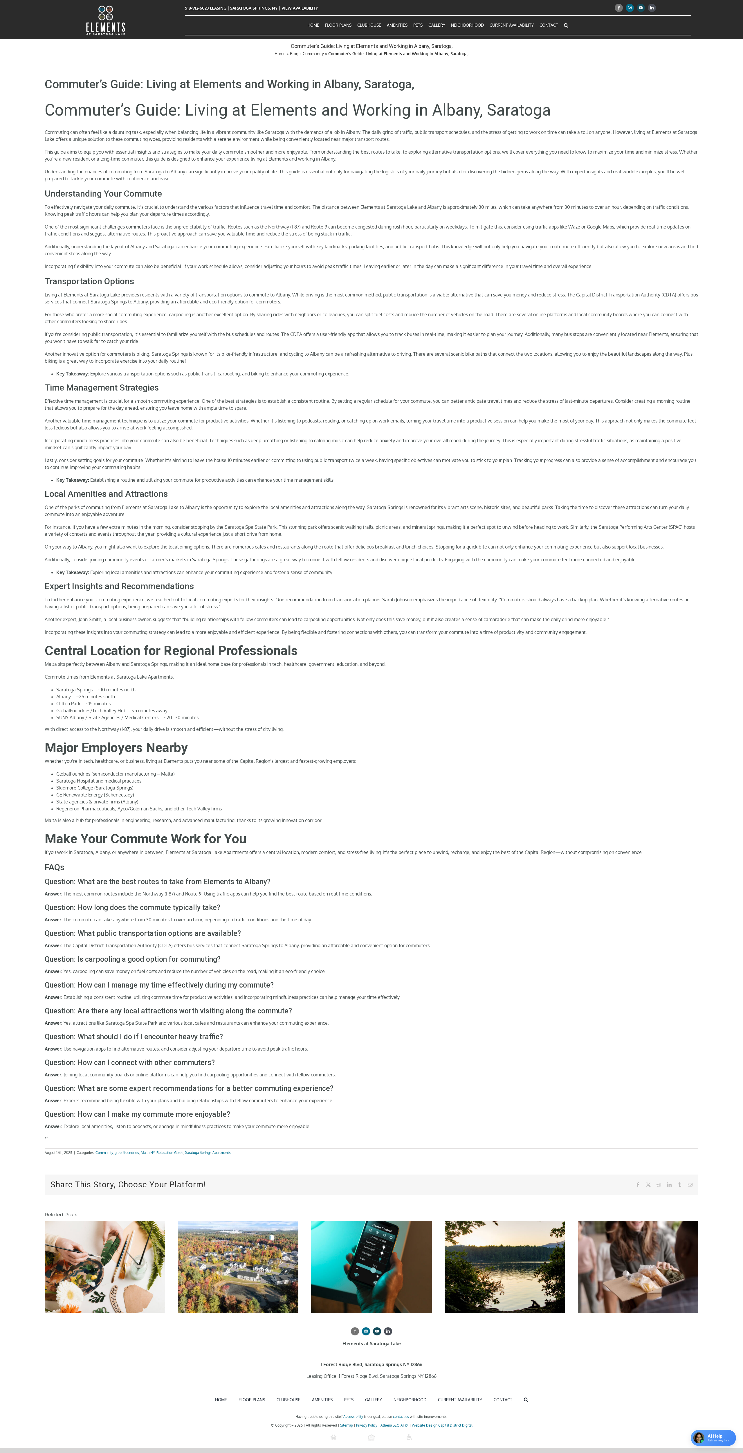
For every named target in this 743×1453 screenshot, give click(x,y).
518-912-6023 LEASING (205, 8)
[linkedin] (652, 8)
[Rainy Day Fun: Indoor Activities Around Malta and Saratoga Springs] (105, 1224)
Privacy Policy (366, 1425)
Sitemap (346, 1425)
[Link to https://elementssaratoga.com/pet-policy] (333, 1437)
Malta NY (148, 1152)
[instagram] (630, 8)
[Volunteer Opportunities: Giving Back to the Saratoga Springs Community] (638, 1224)
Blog (294, 53)
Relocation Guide (169, 1152)
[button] (566, 25)
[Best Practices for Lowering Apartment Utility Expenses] (371, 1224)
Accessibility (353, 1416)
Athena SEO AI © (394, 1425)
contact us (401, 1416)
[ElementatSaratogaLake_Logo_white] (105, 7)
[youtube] (641, 8)
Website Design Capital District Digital (442, 1425)
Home (280, 53)
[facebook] (619, 8)
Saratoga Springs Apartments (208, 1152)
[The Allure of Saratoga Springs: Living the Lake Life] (505, 1224)
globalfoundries (127, 1152)
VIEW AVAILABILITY (300, 8)
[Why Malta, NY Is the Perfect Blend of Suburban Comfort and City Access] (238, 1224)
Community (313, 53)
